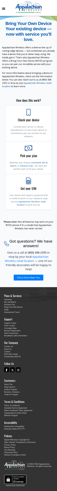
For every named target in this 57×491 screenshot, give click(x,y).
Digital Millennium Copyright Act (17, 440)
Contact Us (8, 346)
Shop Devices (9, 387)
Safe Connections (11, 333)
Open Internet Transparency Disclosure (20, 442)
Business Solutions (12, 392)
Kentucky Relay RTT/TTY (14, 429)
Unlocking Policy (11, 452)
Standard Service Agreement (15, 408)
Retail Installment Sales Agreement (18, 410)
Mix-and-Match (10, 302)
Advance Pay (26, 165)
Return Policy (9, 447)
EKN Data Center (11, 354)
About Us (8, 349)
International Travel (12, 312)
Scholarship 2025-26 (12, 357)
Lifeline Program (10, 389)
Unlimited (36, 162)
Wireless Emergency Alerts (15, 455)
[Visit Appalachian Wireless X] (12, 369)
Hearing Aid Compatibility (14, 426)
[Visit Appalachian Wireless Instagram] (18, 369)
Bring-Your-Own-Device (13, 307)
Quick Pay (8, 384)
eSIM (6, 310)
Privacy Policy (10, 445)
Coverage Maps (10, 328)
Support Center (10, 323)
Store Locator (9, 325)
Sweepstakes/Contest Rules (15, 413)
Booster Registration (12, 331)
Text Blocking (9, 450)
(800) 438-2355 (37, 252)
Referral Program (11, 415)
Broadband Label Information (15, 336)
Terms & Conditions (12, 405)
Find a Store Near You (28, 277)
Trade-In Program (11, 394)
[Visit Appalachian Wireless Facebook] (6, 369)
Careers (7, 352)
